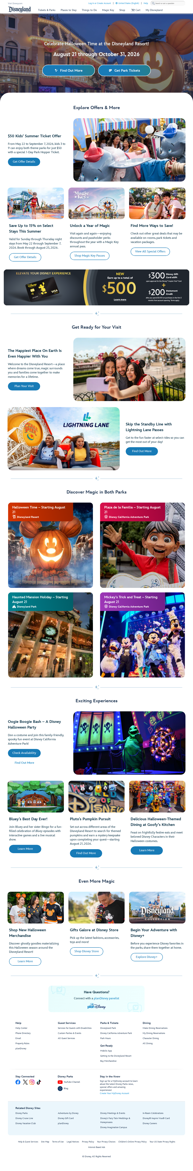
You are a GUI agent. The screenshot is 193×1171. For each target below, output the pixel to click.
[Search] (153, 3)
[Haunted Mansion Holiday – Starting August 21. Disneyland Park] (50, 635)
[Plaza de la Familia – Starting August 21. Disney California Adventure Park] (142, 545)
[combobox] (168, 3)
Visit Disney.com (15, 3)
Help (146, 3)
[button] (135, 10)
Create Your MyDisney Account (114, 1093)
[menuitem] (117, 3)
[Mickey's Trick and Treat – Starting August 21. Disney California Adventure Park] (142, 635)
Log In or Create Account (99, 3)
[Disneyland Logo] (20, 9)
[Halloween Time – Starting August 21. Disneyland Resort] (50, 545)
